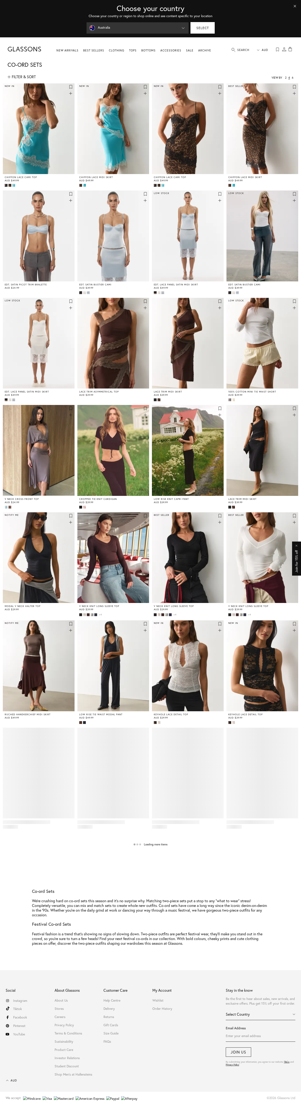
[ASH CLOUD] (81, 292)
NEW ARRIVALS (67, 50)
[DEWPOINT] (89, 292)
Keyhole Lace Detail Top (171, 714)
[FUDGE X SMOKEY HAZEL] (159, 399)
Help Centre (111, 1000)
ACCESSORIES (170, 50)
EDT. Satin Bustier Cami (95, 284)
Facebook (20, 1017)
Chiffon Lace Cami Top (21, 177)
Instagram (20, 1001)
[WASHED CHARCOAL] (85, 722)
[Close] (295, 6)
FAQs (107, 1041)
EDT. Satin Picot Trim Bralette (26, 284)
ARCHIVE (204, 50)
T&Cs (286, 1061)
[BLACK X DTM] (6, 185)
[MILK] (85, 292)
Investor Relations (67, 1058)
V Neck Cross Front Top (22, 499)
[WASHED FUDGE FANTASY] (81, 722)
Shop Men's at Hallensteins (73, 1074)
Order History (162, 1009)
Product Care (64, 1050)
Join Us (238, 1052)
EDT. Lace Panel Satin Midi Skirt (176, 284)
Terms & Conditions (68, 1033)
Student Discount (67, 1066)
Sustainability (64, 1041)
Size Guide (111, 1033)
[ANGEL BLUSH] (85, 507)
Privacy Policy (232, 1064)
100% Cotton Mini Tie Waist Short (252, 391)
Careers (60, 1017)
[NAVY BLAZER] (96, 614)
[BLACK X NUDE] (156, 722)
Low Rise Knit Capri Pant (171, 499)
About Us (61, 1000)
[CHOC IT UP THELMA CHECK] (230, 399)
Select (202, 28)
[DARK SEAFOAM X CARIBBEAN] (14, 185)
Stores (59, 1009)
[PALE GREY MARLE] (92, 614)
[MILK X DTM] (159, 722)
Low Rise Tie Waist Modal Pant (101, 714)
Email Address (236, 1028)
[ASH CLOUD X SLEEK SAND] (156, 292)
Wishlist (157, 1000)
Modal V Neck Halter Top (22, 606)
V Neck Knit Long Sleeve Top (99, 606)
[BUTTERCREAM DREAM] (234, 399)
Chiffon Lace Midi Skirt (96, 177)
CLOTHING (116, 50)
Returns (108, 1017)
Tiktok (17, 1009)
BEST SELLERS (93, 50)
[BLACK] (156, 399)
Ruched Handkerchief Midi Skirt (28, 714)
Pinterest (19, 1026)
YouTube (19, 1034)
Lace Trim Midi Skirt (168, 391)
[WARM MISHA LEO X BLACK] (10, 185)
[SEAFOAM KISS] (6, 507)
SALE (190, 50)
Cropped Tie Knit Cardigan (98, 499)
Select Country (238, 1014)
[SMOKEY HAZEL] (10, 507)
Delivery (109, 1009)
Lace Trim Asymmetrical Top (99, 391)
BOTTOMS (148, 50)
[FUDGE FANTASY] (89, 614)
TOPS (133, 50)
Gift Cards (110, 1025)
